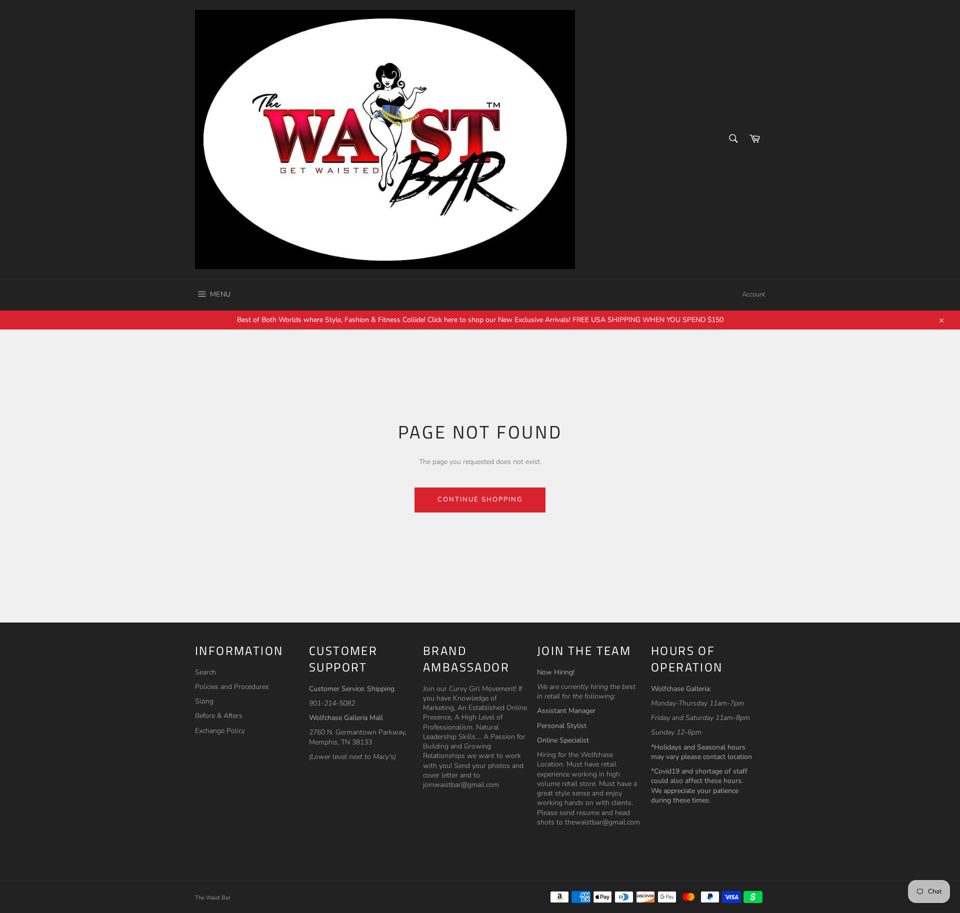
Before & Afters (218, 715)
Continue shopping (480, 499)
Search (205, 672)
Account (753, 294)
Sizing (204, 701)
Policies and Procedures (232, 687)
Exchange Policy (220, 731)
